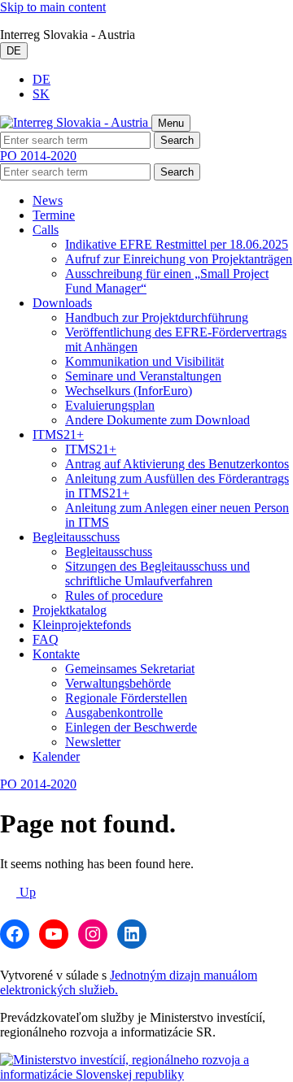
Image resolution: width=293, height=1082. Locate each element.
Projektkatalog (70, 610)
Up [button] (26, 892)
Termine (54, 215)
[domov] (146, 1074)
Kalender (56, 756)
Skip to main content (53, 7)
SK (41, 94)
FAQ (46, 639)
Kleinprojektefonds (82, 625)
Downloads (62, 303)
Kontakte (56, 654)
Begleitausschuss (76, 537)
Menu (171, 123)
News (48, 200)
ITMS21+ (58, 434)
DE (14, 51)
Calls (46, 230)
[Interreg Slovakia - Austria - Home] (75, 122)
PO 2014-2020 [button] (38, 156)
